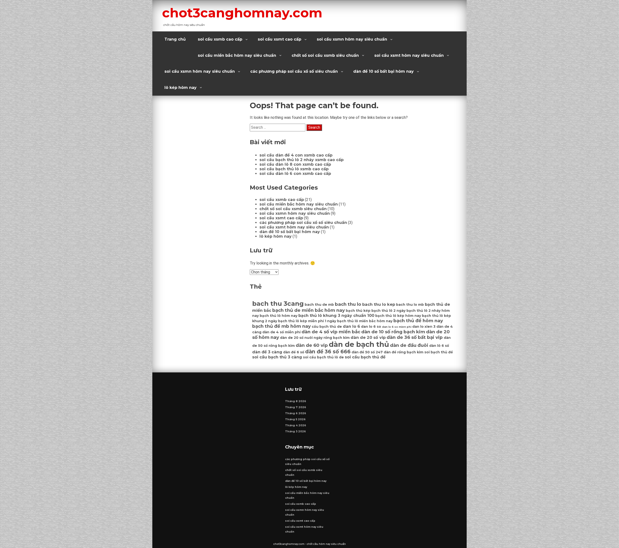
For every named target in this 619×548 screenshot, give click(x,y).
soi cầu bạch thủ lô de (323, 357)
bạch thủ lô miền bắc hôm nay (364, 321)
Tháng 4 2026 (295, 425)
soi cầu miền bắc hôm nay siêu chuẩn (237, 55)
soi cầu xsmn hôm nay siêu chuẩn (352, 39)
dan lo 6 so (371, 326)
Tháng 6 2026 (295, 413)
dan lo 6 (351, 326)
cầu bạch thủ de (327, 326)
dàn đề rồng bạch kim (403, 352)
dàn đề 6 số (293, 352)
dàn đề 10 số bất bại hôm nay (383, 71)
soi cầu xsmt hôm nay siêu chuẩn (409, 55)
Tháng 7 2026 (295, 407)
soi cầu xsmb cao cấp (220, 39)
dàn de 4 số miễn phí (281, 332)
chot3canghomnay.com (242, 13)
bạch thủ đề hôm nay (418, 320)
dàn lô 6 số (439, 346)
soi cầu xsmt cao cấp (279, 39)
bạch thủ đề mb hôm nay (281, 326)
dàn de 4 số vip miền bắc (331, 331)
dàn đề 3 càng (267, 351)
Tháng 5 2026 (295, 419)
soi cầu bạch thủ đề (365, 357)
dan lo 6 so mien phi (396, 326)
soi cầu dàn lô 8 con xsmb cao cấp (295, 164)
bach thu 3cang (278, 303)
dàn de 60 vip (312, 345)
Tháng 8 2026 (295, 401)
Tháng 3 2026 (295, 431)
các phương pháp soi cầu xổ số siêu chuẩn (294, 71)
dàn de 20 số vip (368, 337)
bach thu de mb (319, 304)
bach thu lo (348, 304)
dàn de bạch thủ (359, 344)
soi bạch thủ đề (438, 352)
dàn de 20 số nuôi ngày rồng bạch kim (315, 338)
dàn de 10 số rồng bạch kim (393, 331)
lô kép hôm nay (180, 87)
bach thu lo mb (410, 304)
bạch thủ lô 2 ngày (388, 311)
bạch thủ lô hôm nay (278, 316)
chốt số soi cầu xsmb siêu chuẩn (325, 55)
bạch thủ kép (358, 311)
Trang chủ (175, 39)
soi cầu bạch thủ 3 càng (277, 357)
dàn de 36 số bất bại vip (415, 337)
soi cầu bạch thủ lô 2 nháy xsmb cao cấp (301, 159)
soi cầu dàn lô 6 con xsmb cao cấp (295, 173)
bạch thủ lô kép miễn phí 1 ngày (307, 321)
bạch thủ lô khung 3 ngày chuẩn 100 (336, 315)
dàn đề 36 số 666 (328, 352)
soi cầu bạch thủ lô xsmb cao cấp (294, 169)
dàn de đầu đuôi (409, 345)
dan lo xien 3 (423, 326)
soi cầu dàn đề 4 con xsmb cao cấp (295, 155)
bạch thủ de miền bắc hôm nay (308, 310)
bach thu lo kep (378, 304)
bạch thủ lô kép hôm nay (398, 316)
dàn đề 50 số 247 (367, 352)
